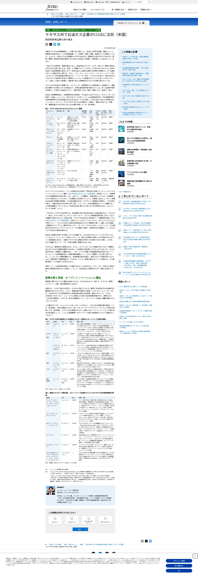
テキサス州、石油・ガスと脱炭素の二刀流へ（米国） (136, 91)
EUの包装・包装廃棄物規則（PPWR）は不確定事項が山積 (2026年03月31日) (137, 202)
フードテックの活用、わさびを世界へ (132, 322)
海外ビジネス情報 (57, 14)
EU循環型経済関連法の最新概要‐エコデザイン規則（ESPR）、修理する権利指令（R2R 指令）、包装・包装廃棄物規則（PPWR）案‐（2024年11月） (137, 264)
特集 (82, 14)
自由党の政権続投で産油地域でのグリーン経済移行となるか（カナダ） (136, 114)
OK (179, 570)
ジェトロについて (77, 2)
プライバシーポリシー (119, 563)
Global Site (101, 2)
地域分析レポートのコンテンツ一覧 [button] (129, 23)
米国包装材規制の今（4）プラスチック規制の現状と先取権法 (136, 312)
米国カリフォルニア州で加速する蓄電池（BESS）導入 (136, 291)
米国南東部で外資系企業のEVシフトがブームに (136, 86)
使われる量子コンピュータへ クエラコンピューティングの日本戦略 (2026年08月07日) (137, 273)
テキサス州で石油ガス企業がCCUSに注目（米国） (136, 102)
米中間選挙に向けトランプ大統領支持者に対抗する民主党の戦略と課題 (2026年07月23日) (136, 239)
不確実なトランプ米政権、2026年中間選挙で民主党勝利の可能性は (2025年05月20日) (137, 224)
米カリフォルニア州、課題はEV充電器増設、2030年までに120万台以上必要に (136, 80)
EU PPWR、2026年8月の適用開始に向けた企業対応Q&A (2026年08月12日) (137, 210)
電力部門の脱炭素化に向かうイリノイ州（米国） (136, 108)
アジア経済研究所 (113, 2)
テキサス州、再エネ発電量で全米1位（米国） (136, 97)
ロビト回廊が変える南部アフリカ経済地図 (133, 286)
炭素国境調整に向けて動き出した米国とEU (136, 63)
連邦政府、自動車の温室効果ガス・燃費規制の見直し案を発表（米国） (136, 74)
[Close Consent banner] (195, 556)
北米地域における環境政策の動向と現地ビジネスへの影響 (106, 14)
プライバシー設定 (179, 561)
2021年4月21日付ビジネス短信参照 (81, 193)
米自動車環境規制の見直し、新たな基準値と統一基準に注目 (136, 69)
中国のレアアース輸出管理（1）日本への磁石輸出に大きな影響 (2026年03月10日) (137, 231)
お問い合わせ (90, 2)
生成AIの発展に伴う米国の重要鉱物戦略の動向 (135, 301)
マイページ (127, 2)
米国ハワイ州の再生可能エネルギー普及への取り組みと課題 (135, 317)
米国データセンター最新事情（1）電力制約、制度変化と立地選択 (136, 306)
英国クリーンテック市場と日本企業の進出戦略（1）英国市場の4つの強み (135, 332)
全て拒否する (179, 566)
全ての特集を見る (125, 192)
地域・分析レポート (72, 14)
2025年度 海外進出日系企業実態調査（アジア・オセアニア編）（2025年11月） (137, 255)
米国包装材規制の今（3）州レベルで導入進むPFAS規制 (134, 327)
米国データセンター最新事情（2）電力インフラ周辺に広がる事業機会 (136, 297)
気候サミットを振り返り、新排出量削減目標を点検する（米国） (135, 58)
